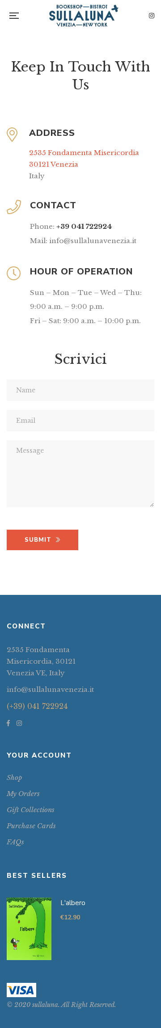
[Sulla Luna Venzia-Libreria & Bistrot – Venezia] (84, 15)
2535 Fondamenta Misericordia (84, 152)
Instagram (151, 16)
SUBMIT (38, 540)
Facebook (8, 723)
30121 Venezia (53, 164)
